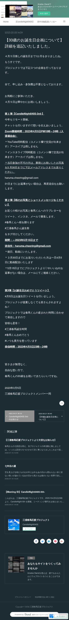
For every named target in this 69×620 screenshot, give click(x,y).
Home (6, 21)
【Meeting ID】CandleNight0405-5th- (25, 491)
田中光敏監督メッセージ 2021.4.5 (47, 21)
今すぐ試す (44, 13)
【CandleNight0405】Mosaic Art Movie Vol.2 (24, 21)
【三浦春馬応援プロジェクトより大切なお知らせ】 (30, 439)
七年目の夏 (10, 465)
